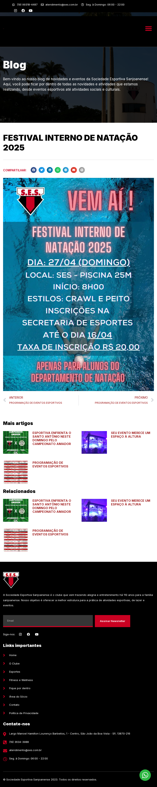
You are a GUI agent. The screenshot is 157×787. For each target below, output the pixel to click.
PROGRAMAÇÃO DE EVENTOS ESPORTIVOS (50, 464)
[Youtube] (30, 10)
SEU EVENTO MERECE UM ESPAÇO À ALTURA (130, 434)
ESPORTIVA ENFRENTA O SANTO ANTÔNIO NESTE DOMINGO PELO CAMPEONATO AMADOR (52, 438)
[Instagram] (15, 10)
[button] (148, 28)
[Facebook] (23, 10)
